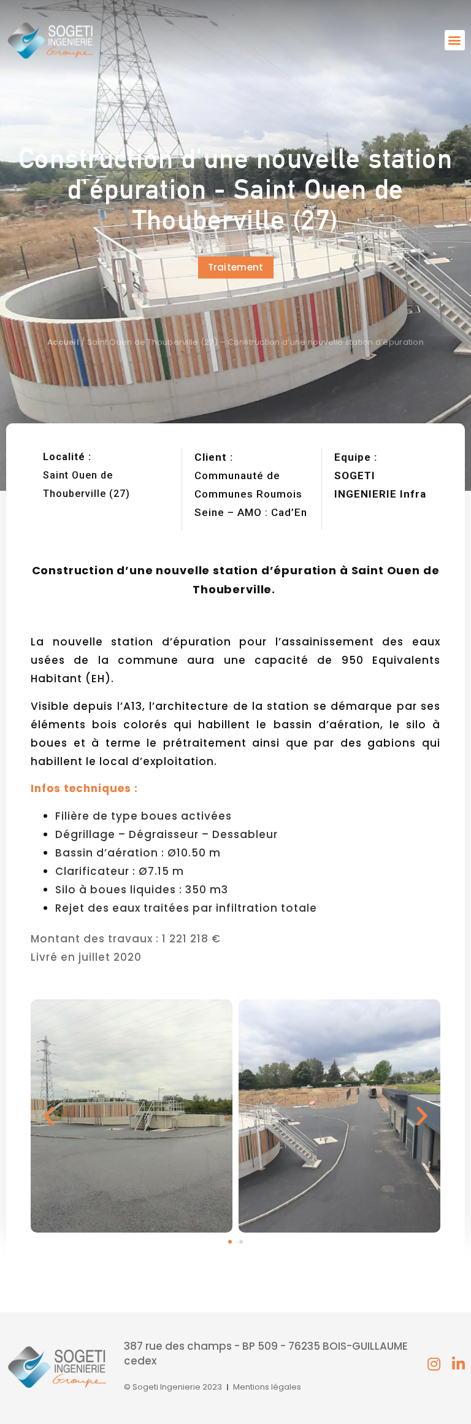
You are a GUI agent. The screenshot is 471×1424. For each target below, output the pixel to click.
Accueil (63, 342)
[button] (455, 40)
